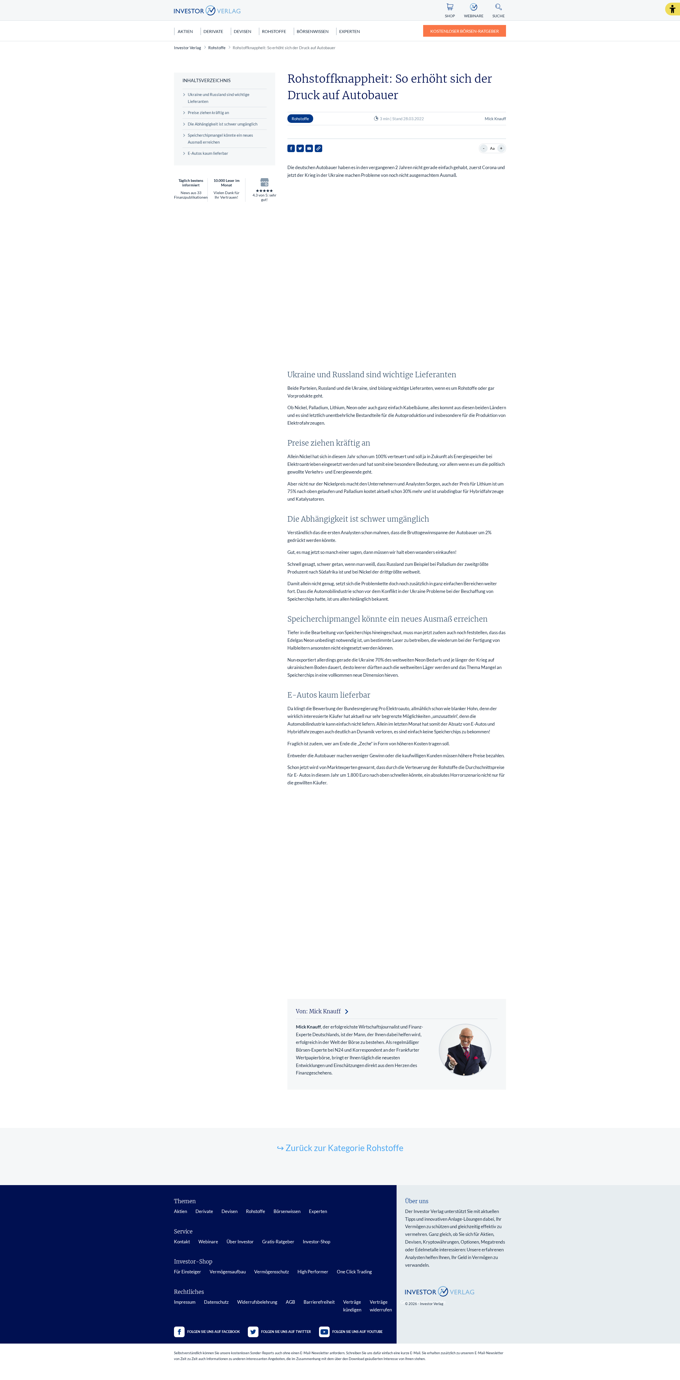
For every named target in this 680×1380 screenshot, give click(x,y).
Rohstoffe (274, 31)
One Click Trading (354, 1271)
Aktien (185, 31)
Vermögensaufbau (228, 1271)
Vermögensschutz (271, 1271)
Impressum (185, 1302)
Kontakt (182, 1241)
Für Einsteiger (187, 1271)
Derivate (213, 31)
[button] (672, 9)
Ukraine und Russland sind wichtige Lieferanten (218, 98)
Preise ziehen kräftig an (208, 112)
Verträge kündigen (352, 1305)
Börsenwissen (313, 31)
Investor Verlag (187, 47)
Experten (349, 31)
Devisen (242, 31)
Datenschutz (216, 1302)
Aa (492, 148)
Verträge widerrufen (381, 1305)
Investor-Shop (316, 1241)
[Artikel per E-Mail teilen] (309, 148)
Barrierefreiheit (319, 1302)
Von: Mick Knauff (318, 1011)
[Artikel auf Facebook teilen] (291, 148)
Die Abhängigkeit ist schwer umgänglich (222, 124)
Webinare (208, 1241)
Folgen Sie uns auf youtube (357, 1331)
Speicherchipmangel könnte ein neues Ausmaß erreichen (220, 138)
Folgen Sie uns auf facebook (213, 1331)
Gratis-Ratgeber (278, 1241)
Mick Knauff (495, 118)
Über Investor (240, 1241)
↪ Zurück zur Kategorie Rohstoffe (340, 1148)
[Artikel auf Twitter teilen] (300, 148)
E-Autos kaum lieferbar (208, 153)
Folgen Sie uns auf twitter (286, 1331)
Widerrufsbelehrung (257, 1302)
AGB (290, 1302)
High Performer (313, 1271)
